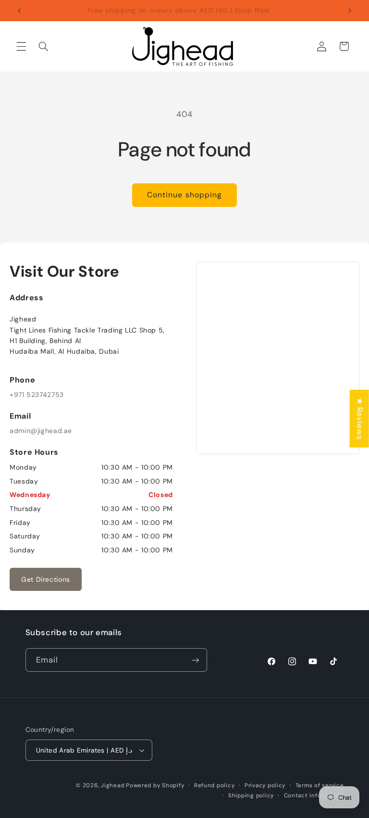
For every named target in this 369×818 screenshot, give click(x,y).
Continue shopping (184, 195)
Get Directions (45, 579)
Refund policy (214, 785)
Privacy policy (265, 785)
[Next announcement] (349, 10)
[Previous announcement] (19, 10)
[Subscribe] (195, 660)
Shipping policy (251, 795)
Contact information (314, 795)
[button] (21, 46)
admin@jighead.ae (41, 430)
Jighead (112, 785)
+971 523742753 (37, 394)
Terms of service (319, 785)
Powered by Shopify (155, 785)
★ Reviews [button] (360, 418)
